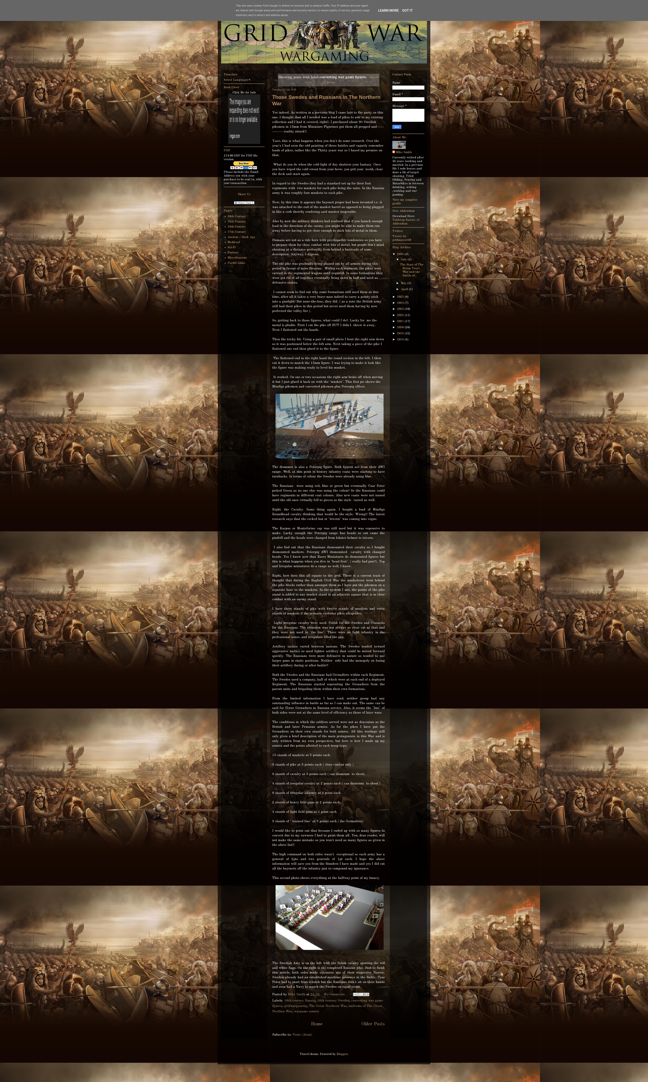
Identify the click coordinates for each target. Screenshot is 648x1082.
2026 (401, 254)
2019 (401, 333)
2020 (401, 327)
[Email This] (354, 994)
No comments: (335, 994)
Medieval (233, 242)
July (404, 259)
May (404, 283)
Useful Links (236, 263)
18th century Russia (299, 1000)
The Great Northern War (328, 1006)
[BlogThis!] (358, 994)
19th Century (236, 221)
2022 (401, 315)
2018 (401, 339)
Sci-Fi (231, 247)
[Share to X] (361, 994)
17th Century (236, 231)
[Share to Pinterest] (367, 994)
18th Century (236, 226)
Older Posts (373, 1024)
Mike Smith (404, 152)
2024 (401, 302)
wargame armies (306, 1011)
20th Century (236, 216)
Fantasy (233, 252)
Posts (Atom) (302, 1034)
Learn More (388, 10)
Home (317, 1024)
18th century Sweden (333, 1000)
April (405, 289)
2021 (401, 321)
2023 (401, 309)
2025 (401, 296)
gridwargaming (295, 1006)
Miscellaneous (237, 257)
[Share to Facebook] (364, 994)
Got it (407, 10)
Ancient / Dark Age (241, 237)
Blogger (342, 1054)
